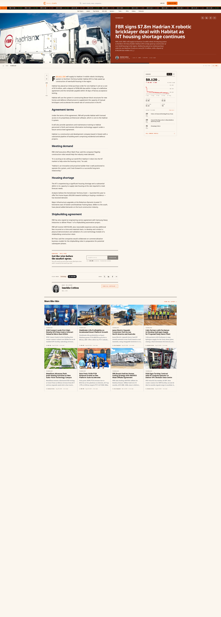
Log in (162, 3)
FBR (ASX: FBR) (61, 76)
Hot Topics (80, 11)
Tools (120, 11)
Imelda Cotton (124, 57)
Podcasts (141, 11)
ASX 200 (104, 11)
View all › (172, 110)
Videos (134, 11)
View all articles (109, 286)
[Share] (46, 75)
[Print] (46, 79)
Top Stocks (96, 11)
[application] (160, 90)
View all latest (169, 301)
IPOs (127, 11)
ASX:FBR (73, 276)
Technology (63, 276)
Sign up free (172, 3)
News (7, 65)
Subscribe (112, 257)
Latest (88, 11)
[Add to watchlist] (174, 74)
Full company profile (152, 133)
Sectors (112, 11)
